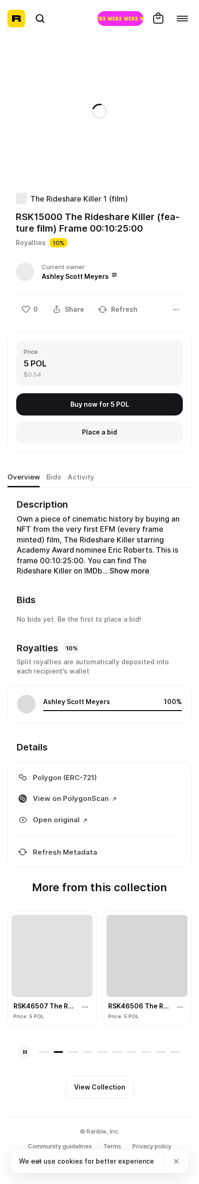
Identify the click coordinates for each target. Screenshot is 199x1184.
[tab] (23, 477)
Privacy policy (151, 1146)
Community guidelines (60, 1146)
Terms (112, 1146)
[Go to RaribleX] (120, 18)
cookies (70, 1161)
